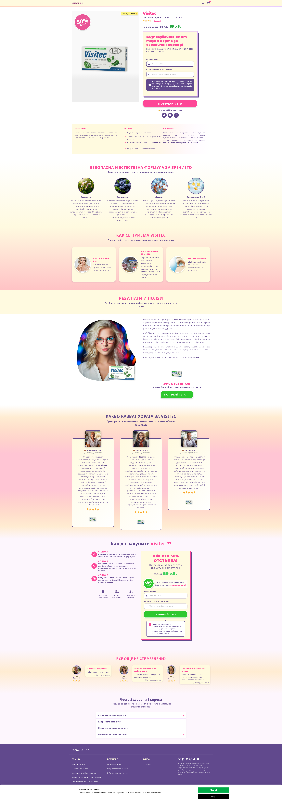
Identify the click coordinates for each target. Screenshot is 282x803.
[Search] (203, 3)
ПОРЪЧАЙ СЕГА (170, 103)
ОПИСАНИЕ (80, 128)
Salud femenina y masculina (85, 782)
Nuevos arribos (79, 764)
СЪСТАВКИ (168, 128)
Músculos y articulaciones (84, 773)
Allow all (213, 790)
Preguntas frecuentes (117, 769)
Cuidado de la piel (80, 769)
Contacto (147, 764)
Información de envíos (117, 773)
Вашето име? (152, 59)
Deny (213, 796)
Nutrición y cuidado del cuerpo (86, 777)
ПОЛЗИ (128, 128)
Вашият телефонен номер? (159, 70)
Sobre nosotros (114, 764)
